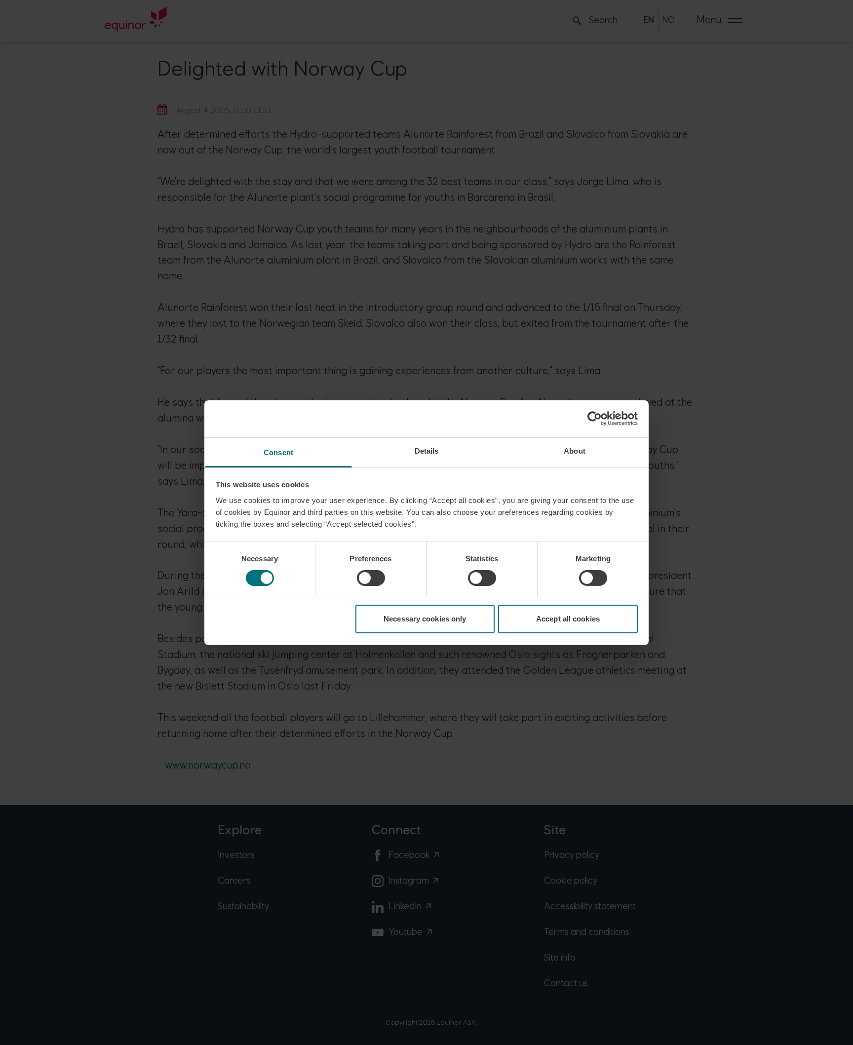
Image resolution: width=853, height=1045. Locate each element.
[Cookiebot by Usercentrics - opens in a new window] (594, 418)
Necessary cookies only (425, 619)
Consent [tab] (278, 452)
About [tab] (574, 450)
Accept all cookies (568, 619)
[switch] (371, 578)
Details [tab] (427, 450)
